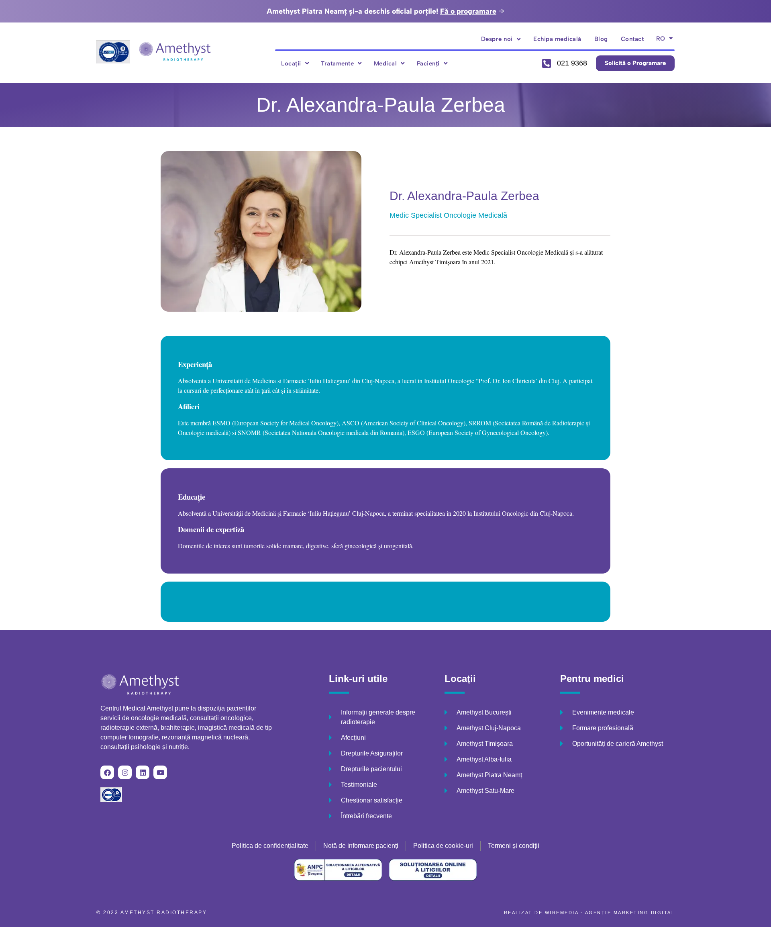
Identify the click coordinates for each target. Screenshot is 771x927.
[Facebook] (107, 772)
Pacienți (428, 63)
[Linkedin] (142, 772)
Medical (385, 63)
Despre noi (497, 39)
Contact (632, 39)
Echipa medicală (557, 39)
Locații (291, 63)
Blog (601, 39)
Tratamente (337, 63)
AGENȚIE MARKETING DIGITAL (630, 912)
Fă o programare (468, 11)
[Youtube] (160, 772)
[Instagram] (125, 772)
